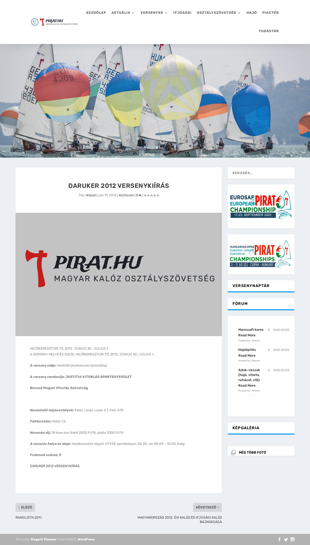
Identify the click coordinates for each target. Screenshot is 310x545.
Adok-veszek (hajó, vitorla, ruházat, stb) (249, 375)
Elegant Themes (43, 539)
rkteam (91, 195)
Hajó (252, 13)
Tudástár (269, 31)
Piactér (270, 13)
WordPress (86, 539)
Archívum (126, 195)
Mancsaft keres (251, 330)
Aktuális (120, 13)
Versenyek (151, 13)
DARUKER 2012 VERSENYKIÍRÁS (55, 466)
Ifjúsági (182, 13)
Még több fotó (252, 452)
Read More (247, 335)
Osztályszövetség (216, 13)
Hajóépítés (247, 350)
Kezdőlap (96, 13)
